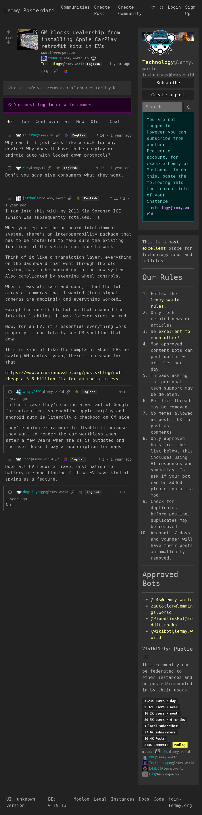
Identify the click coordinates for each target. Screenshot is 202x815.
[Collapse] (9, 135)
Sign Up (190, 10)
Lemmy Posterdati (29, 10)
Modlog (179, 745)
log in (45, 104)
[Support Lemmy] (153, 7)
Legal (100, 799)
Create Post (102, 10)
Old (95, 121)
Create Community (130, 10)
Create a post (168, 94)
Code (159, 799)
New (80, 121)
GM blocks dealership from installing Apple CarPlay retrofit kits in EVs (80, 39)
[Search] (161, 7)
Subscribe (168, 82)
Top (25, 121)
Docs (144, 799)
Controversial (53, 121)
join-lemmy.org (180, 802)
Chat (115, 121)
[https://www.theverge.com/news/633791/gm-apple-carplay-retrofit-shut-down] (27, 39)
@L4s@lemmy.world (172, 599)
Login (174, 7)
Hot (10, 121)
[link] (56, 72)
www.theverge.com (58, 52)
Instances (123, 799)
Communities (75, 7)
